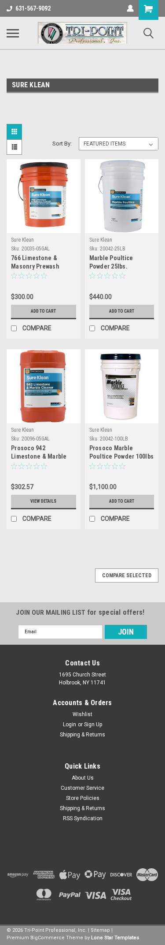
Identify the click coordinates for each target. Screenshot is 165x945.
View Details (43, 501)
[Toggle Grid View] (15, 131)
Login (69, 724)
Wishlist (82, 714)
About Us (83, 778)
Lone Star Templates (115, 938)
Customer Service (82, 788)
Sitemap (100, 930)
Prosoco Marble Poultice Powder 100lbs (121, 452)
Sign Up (93, 724)
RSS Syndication (83, 818)
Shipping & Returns (82, 735)
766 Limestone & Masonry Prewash (35, 262)
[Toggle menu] (13, 33)
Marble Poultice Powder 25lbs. (111, 262)
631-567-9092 (33, 8)
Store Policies (82, 798)
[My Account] (130, 8)
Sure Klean (22, 240)
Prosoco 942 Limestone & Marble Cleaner (39, 453)
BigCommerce (47, 938)
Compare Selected (126, 575)
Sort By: (62, 143)
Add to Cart (43, 311)
